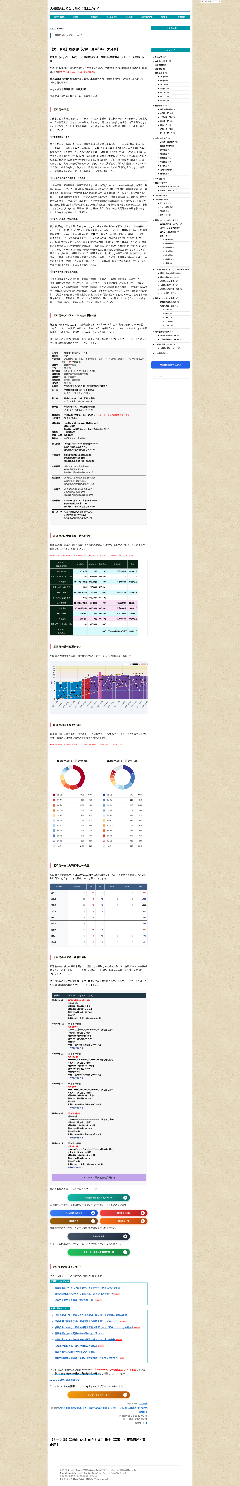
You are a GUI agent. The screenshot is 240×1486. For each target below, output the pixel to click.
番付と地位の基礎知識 (169, 273)
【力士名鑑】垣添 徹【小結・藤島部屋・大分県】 (85, 49)
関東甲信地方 (165, 146)
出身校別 (163, 215)
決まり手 (163, 236)
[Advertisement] (170, 395)
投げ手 (168, 243)
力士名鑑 (129, 17)
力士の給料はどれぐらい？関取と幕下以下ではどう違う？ (84, 1294)
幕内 (127, 1407)
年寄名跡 (163, 17)
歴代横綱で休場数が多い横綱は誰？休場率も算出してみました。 (87, 1321)
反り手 (168, 251)
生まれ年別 (164, 207)
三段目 (163, 89)
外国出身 (163, 174)
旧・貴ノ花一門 (166, 133)
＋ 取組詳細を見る (75, 1048)
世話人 (168, 325)
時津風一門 (164, 121)
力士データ (159, 199)
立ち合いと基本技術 (168, 232)
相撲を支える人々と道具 (164, 298)
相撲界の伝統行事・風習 (170, 289)
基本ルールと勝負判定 (169, 228)
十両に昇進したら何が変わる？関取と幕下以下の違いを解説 (85, 1339)
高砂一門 (163, 125)
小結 (122, 1407)
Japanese (207, 1)
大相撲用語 (159, 353)
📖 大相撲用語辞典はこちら (171, 365)
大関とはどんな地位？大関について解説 (75, 1351)
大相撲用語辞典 (146, 17)
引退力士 (163, 211)
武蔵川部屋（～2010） (107, 1407)
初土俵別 (163, 203)
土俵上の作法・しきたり (170, 224)
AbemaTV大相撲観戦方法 (66, 1380)
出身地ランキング (167, 190)
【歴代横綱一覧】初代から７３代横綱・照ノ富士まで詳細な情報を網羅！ (92, 1315)
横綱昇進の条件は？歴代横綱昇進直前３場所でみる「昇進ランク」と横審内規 (94, 1327)
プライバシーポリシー (109, 1470)
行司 (167, 309)
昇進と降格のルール (168, 277)
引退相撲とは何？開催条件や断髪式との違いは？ (79, 1333)
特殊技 (168, 259)
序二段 (163, 92)
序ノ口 (163, 96)
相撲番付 (76, 17)
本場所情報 (159, 65)
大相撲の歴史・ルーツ (169, 348)
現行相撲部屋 (165, 109)
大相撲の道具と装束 (168, 302)
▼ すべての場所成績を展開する (99, 1177)
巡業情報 (181, 17)
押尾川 (133, 1407)
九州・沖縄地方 (166, 170)
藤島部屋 (143, 1412)
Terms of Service (116, 1473)
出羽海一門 (164, 113)
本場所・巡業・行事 (168, 335)
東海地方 (163, 150)
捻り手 (168, 255)
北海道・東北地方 (167, 142)
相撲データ (159, 183)
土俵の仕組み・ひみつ (169, 339)
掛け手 (168, 247)
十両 (162, 81)
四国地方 (163, 166)
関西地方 (163, 158)
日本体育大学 (88, 1407)
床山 (167, 317)
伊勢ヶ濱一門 (165, 129)
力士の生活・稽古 (167, 293)
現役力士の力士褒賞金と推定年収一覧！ (75, 1300)
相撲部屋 (94, 17)
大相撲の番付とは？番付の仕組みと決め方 (76, 1345)
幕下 (162, 85)
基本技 (168, 239)
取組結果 (158, 57)
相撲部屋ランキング (168, 186)
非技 (167, 263)
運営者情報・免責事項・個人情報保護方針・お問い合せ (79, 1476)
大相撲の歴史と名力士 (163, 344)
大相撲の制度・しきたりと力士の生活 (170, 269)
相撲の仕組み (59, 17)
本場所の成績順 (161, 61)
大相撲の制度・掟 (167, 285)
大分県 (144, 1407)
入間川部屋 (64, 1407)
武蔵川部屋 (76, 1407)
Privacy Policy (102, 1473)
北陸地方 (163, 154)
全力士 (163, 100)
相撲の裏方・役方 (167, 306)
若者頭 (168, 321)
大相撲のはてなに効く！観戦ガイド (74, 8)
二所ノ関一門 (165, 117)
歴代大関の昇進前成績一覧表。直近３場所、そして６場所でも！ (87, 1358)
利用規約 (122, 1470)
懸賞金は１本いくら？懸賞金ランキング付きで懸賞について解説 (87, 1287)
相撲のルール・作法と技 (164, 220)
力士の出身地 (111, 17)
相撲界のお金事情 (167, 281)
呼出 (167, 313)
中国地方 (163, 162)
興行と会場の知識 (162, 332)
